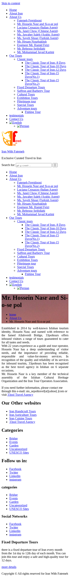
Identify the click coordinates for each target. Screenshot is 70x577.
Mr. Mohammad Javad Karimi (35, 52)
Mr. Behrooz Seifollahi (31, 48)
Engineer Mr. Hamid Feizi (33, 45)
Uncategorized (18, 449)
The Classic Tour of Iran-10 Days (45, 66)
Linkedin (14, 476)
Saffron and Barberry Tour (33, 90)
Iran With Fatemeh (13, 151)
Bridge (13, 438)
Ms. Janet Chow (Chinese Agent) (37, 31)
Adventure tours (27, 108)
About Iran (16, 13)
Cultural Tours (26, 94)
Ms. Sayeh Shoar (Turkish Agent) (37, 38)
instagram (15, 479)
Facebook (15, 469)
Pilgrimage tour (26, 101)
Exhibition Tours (27, 98)
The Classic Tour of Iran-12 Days (45, 69)
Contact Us (16, 119)
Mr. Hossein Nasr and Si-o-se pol (37, 24)
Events (13, 442)
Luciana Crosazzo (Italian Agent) (37, 27)
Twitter (13, 472)
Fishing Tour (33, 112)
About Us (15, 17)
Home (13, 10)
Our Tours (15, 55)
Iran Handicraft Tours (22, 411)
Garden (13, 445)
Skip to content (11, 3)
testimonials (16, 115)
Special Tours (25, 105)
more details (9, 567)
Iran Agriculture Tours (23, 414)
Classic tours (25, 59)
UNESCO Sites (19, 452)
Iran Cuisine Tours (20, 418)
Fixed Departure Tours (31, 87)
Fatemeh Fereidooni (29, 20)
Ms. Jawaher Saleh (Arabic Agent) (38, 34)
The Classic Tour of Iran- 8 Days (45, 62)
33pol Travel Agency (20, 394)
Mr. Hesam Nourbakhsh (32, 41)
